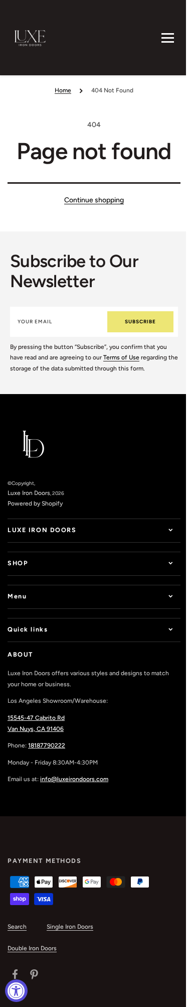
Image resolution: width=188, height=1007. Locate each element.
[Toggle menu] (167, 38)
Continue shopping (94, 200)
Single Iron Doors (70, 926)
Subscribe (140, 321)
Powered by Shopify (35, 503)
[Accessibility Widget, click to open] (16, 990)
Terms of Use (121, 357)
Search (17, 926)
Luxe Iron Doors (29, 492)
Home (63, 90)
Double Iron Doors (32, 948)
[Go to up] (167, 994)
